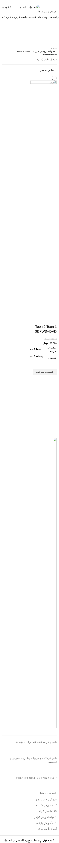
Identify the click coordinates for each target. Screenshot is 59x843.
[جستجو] (4, 11)
